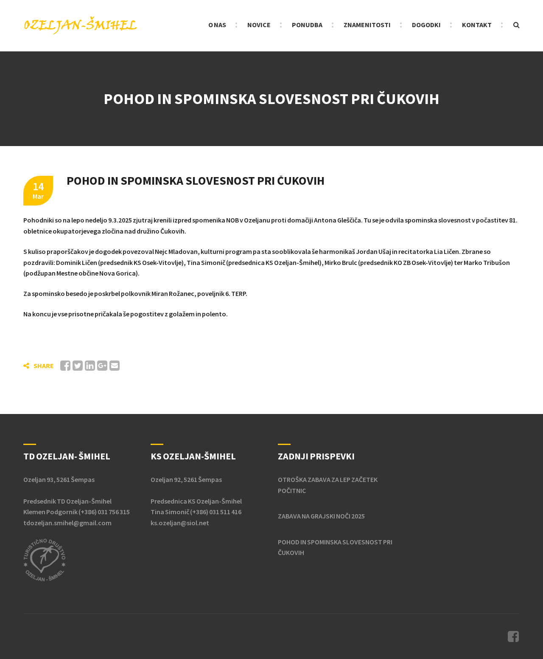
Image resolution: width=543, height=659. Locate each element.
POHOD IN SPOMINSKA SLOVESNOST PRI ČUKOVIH (335, 547)
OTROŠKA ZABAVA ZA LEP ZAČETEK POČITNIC (328, 485)
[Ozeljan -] (80, 25)
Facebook (513, 636)
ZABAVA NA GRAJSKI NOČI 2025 (321, 516)
